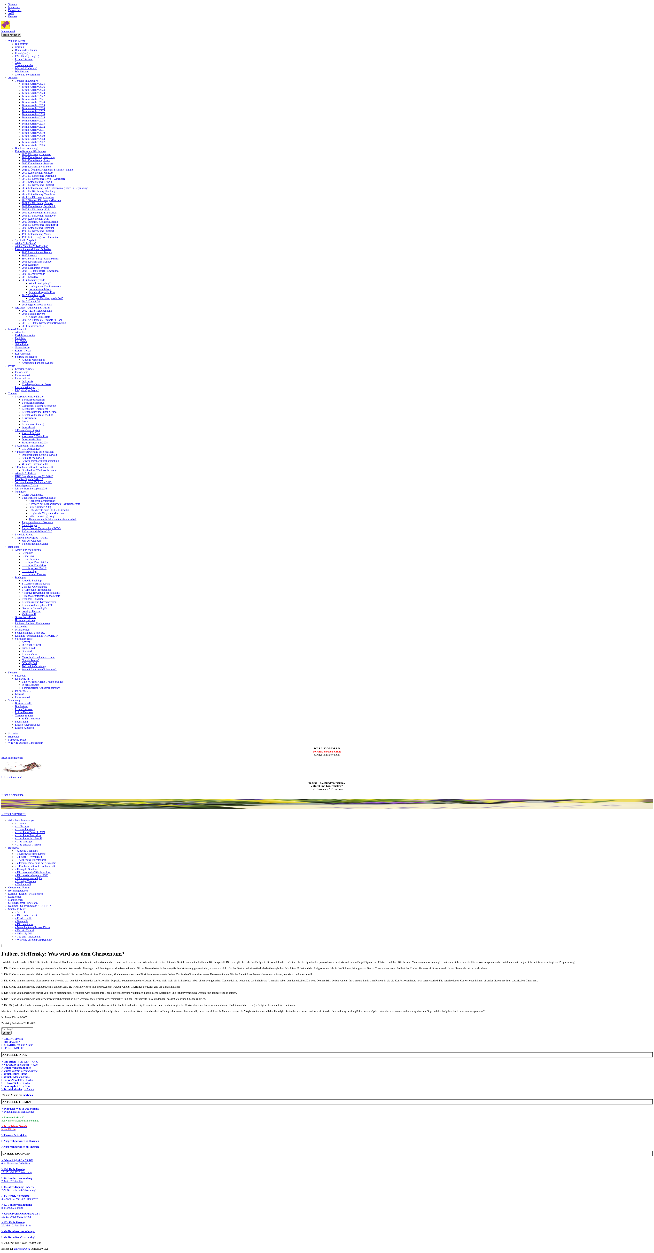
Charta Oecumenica (32, 494)
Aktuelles (20, 332)
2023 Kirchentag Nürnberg (36, 166)
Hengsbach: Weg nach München (46, 513)
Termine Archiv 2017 (33, 111)
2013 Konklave (30, 276)
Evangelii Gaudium (32, 598)
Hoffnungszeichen (25, 620)
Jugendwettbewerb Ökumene (37, 522)
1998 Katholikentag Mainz (36, 234)
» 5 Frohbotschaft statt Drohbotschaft (35, 866)
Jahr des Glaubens (31, 540)
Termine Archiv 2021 (33, 99)
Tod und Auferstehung (34, 666)
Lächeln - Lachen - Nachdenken (32, 623)
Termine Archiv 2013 (33, 123)
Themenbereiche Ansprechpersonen (41, 687)
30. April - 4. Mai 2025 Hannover (19, 1197)
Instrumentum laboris (40, 289)
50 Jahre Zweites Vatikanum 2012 (33, 482)
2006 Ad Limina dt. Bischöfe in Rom (42, 319)
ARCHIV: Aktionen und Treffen (32, 307)
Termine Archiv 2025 (33, 83)
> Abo (34, 1061)
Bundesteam (21, 43)
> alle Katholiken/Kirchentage (18, 1237)
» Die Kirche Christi (26, 915)
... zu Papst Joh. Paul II (34, 568)
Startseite (13, 733)
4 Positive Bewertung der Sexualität (34, 451)
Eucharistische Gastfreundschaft (39, 497)
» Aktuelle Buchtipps (26, 850)
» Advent (20, 912)
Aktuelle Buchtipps (32, 580)
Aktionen (13, 77)
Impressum (14, 7)
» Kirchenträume (24, 924)
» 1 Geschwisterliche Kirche (30, 853)
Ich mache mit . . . (24, 678)
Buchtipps (20, 577)
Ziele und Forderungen (27, 74)
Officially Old (29, 663)
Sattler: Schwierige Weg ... (43, 516)
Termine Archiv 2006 (33, 145)
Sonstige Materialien (26, 356)
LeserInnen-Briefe (25, 368)
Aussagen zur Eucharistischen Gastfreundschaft (54, 503)
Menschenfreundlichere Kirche (38, 657)
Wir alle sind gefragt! (40, 283)
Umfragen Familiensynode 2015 (46, 298)
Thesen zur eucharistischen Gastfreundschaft (52, 519)
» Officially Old (23, 933)
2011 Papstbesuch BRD (35, 326)
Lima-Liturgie (29, 525)
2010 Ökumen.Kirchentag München (41, 200)
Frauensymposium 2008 (35, 442)
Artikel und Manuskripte (28, 549)
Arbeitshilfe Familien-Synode (37, 362)
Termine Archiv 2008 (33, 138)
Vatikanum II (29, 614)
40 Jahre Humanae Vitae (35, 464)
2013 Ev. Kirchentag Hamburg (38, 191)
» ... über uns (22, 826)
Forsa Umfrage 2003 (40, 506)
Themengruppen (24, 715)
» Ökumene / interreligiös (28, 878)
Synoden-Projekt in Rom (42, 292)
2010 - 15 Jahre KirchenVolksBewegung (44, 322)
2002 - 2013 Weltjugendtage (37, 310)
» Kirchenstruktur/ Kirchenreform (33, 872)
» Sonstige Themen (25, 881)
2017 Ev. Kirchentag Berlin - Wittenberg (43, 178)
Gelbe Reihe (21, 344)
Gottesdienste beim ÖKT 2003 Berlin (49, 510)
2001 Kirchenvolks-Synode (36, 261)
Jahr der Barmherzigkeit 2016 (31, 488)
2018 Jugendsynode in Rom (37, 304)
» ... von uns (21, 823)
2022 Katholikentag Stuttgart (37, 163)
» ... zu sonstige (23, 841)
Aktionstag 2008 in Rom (35, 436)
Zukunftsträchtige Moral (35, 543)
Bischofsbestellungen (33, 399)
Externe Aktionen (24, 727)
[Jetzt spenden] (327, 808)
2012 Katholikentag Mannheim (38, 194)
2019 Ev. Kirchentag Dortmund (39, 175)
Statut (18, 62)
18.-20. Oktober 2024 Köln (20, 1215)
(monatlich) (15, 1064)
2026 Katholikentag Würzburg (38, 157)
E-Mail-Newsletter (25, 335)
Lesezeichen (21, 626)
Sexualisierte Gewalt (33, 457)
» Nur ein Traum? (24, 930)
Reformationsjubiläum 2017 (37, 531)
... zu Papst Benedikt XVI (36, 562)
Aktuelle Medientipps (33, 359)
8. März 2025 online (16, 1206)
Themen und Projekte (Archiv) (31, 537)
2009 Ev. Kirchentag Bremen (37, 203)
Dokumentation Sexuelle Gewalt (39, 454)
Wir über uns (22, 71)
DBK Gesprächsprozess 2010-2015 (34, 476)
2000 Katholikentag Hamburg (38, 227)
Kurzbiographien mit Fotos (36, 384)
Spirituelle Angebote (26, 240)
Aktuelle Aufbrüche (25, 473)
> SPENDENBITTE (12, 1048)
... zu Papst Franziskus (34, 565)
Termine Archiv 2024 (33, 89)
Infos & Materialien (18, 329)
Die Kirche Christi (32, 644)
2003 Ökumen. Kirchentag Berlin (40, 221)
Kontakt (12, 16)
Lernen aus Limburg (33, 424)
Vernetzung (14, 700)
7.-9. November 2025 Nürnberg (18, 1188)
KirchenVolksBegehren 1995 (37, 605)
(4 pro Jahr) (15, 1061)
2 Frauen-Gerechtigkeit (27, 430)
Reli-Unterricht (23, 353)
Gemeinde (27, 651)
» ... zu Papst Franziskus (28, 835)
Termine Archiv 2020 (33, 102)
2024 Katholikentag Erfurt (36, 160)
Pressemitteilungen (25, 387)
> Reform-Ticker (11, 1083)
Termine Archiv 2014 (33, 120)
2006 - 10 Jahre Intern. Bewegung (40, 270)
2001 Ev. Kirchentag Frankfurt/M (40, 224)
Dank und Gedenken (26, 50)
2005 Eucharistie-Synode (35, 267)
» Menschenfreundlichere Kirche (32, 927)
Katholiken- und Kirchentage (30, 151)
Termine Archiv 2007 (33, 142)
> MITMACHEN (11, 1041)
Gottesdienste (22, 347)
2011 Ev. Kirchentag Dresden (38, 197)
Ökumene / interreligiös (34, 608)
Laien (25, 421)
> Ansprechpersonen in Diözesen (20, 1141)
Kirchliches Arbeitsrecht (35, 408)
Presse (11, 365)
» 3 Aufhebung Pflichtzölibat (30, 859)
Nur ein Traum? (30, 660)
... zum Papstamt (31, 559)
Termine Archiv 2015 (33, 117)
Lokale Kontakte (24, 712)
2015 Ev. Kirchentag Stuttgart (38, 184)
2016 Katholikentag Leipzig (37, 181)
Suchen (6, 1033)
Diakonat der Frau (31, 439)
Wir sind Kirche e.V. (26, 68)
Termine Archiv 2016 (33, 114)
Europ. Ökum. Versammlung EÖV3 (41, 528)
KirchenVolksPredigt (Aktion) (38, 414)
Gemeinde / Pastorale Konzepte (39, 405)
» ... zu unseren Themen (28, 844)
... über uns (28, 556)
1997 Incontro (29, 255)
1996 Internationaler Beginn (37, 252)
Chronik (19, 46)
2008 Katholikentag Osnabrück (39, 206)
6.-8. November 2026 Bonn (17, 1162)
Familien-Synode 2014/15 (29, 479)
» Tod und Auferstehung (28, 936)
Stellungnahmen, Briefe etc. (30, 632)
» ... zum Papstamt (25, 829)
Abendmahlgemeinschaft (42, 500)
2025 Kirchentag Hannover (36, 154)
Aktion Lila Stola (31, 433)
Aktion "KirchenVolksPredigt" (31, 246)
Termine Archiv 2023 (33, 92)
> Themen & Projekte (14, 1135)
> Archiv (29, 1089)
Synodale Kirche (24, 534)
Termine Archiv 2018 (33, 108)
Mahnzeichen (22, 629)
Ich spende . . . (23, 690)
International (8, 31)
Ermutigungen (22, 53)
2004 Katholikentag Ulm (35, 218)
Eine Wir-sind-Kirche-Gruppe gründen (42, 681)
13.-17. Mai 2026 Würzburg (16, 1171)
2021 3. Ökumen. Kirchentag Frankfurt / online (47, 169)
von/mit (24, 1070)
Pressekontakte (23, 375)
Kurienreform (29, 418)
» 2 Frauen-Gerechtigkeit (28, 856)
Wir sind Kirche (16, 40)
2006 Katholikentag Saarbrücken (39, 212)
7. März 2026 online (16, 1180)
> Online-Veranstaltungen (16, 1067)
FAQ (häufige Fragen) (27, 56)
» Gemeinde (21, 921)
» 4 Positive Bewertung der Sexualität (35, 863)
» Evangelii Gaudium (26, 869)
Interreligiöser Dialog (26, 485)
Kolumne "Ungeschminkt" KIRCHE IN (36, 635)
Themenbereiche (24, 65)
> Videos (6, 1070)
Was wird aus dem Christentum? (39, 669)
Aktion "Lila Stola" (25, 243)
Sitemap (12, 4)
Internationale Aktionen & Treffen (33, 249)
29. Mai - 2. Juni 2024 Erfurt (16, 1224)
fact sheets (27, 381)
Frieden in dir (29, 648)
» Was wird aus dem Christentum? (33, 939)
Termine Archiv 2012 (33, 126)
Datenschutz (14, 10)
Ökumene (20, 491)
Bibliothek (13, 546)
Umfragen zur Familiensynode (45, 286)
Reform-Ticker (23, 350)
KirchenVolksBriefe (39, 316)
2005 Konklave (30, 264)
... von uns (27, 552)
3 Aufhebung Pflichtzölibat (29, 445)
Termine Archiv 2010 (33, 132)
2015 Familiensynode (33, 295)
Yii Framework (21, 1248)
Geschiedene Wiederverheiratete (39, 470)
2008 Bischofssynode (33, 273)
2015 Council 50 (31, 301)
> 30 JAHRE (17, 1044)
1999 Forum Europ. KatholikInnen (40, 258)
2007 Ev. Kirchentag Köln (36, 209)
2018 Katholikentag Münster (37, 172)
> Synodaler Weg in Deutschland (20, 1108)
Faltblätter (20, 338)
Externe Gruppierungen (27, 724)
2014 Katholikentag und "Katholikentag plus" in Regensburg (55, 188)
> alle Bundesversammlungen (18, 1231)
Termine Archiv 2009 (33, 135)
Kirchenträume (30, 654)
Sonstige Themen (31, 611)
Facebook (20, 675)
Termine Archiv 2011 (33, 129)
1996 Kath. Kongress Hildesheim (40, 237)
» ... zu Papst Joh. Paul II (28, 838)
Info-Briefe (21, 341)
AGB (11, 13)
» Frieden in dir (23, 918)
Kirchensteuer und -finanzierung (39, 411)
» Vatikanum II (23, 884)
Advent (26, 641)
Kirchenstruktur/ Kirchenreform (39, 602)
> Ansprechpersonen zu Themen (20, 1146)
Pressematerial (22, 378)
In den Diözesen (24, 59)
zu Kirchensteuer (31, 718)
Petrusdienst (28, 427)
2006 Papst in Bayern (33, 313)
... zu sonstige (29, 571)
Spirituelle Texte (24, 638)
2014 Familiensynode (33, 280)
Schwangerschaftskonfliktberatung (40, 460)
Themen (12, 393)
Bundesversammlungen (27, 148)
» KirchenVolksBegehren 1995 (31, 875)
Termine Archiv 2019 (33, 105)
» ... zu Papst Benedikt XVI (30, 832)
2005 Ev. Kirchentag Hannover (39, 215)
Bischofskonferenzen (33, 402)
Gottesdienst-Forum (25, 617)
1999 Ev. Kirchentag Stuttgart (38, 230)
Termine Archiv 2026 (33, 86)
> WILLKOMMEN (12, 1038)
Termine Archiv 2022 (33, 96)
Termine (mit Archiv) (26, 80)
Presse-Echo (21, 372)
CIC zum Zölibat (31, 448)
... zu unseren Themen (34, 574)
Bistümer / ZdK (23, 703)
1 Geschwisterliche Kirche (29, 396)
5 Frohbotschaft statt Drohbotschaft (34, 467)
